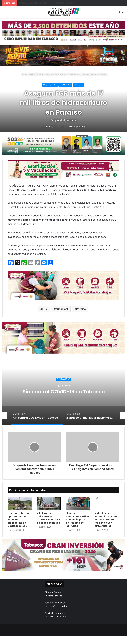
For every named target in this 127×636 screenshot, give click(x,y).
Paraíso (81, 309)
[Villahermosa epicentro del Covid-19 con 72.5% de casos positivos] (49, 503)
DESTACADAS (36, 74)
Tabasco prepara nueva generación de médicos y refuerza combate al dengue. (59, 2)
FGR (44, 309)
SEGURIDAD (65, 84)
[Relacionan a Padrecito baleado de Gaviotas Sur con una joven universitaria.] (107, 503)
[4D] (63, 285)
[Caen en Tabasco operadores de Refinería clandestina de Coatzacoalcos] (20, 503)
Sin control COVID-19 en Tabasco (63, 391)
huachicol (62, 309)
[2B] (63, 55)
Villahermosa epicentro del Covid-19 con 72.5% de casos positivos (49, 518)
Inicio (24, 74)
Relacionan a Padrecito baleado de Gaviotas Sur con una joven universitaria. (106, 520)
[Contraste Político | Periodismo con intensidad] (63, 12)
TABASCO (78, 84)
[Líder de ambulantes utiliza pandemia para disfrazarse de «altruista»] (78, 503)
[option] (63, 391)
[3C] (63, 144)
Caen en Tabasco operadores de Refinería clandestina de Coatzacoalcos (18, 520)
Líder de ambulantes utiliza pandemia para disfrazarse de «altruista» (77, 520)
